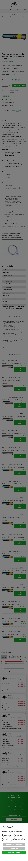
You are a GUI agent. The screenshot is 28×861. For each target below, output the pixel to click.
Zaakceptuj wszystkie (14, 852)
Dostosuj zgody (14, 848)
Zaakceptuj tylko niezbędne (14, 844)
